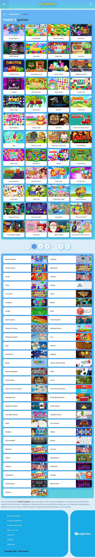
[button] (90, 4)
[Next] (67, 246)
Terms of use (12, 530)
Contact (10, 540)
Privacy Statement (14, 521)
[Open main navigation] (4, 4)
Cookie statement (14, 525)
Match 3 (25, 14)
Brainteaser (14, 14)
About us (10, 535)
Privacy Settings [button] (13, 516)
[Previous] (27, 246)
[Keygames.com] (4, 14)
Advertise (11, 544)
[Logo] (47, 4)
